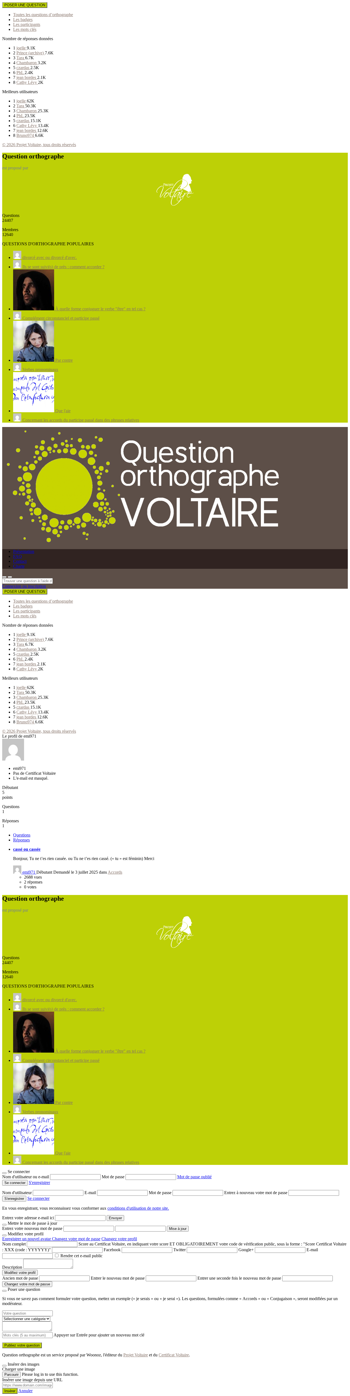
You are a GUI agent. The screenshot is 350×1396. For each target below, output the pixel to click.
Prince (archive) (30, 53)
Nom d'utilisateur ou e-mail (26, 1176)
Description (12, 1267)
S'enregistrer (39, 1182)
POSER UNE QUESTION (24, 5)
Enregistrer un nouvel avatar (27, 1238)
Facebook (112, 1249)
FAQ (17, 556)
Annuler (25, 1390)
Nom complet (14, 1244)
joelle (21, 48)
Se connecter (38, 1198)
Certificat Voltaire (174, 1355)
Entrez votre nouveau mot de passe (32, 1228)
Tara (20, 57)
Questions (21, 835)
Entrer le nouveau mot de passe (118, 1278)
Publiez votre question (22, 1345)
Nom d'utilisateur (17, 1192)
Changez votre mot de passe (76, 1238)
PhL (20, 72)
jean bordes (26, 77)
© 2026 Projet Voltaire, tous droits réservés (39, 144)
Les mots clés (24, 29)
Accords (115, 872)
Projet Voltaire (135, 1355)
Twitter (179, 1249)
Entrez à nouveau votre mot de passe (256, 1192)
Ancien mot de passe (20, 1278)
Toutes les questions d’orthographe (43, 14)
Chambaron (27, 62)
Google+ (246, 1249)
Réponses (21, 840)
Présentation (23, 551)
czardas (23, 67)
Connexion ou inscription (24, 586)
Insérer (9, 1391)
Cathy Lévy (27, 82)
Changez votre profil (119, 1238)
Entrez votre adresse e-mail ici (28, 1217)
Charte (19, 566)
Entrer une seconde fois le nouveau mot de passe (239, 1278)
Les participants (26, 24)
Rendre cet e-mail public (81, 1255)
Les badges (23, 19)
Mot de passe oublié (194, 1176)
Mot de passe (114, 1176)
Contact (20, 561)
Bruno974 (25, 135)
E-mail (90, 1192)
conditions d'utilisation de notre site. (138, 1208)
